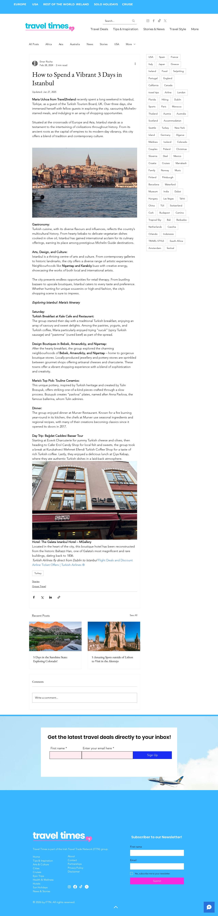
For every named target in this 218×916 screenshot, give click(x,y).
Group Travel (39, 586)
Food (164, 71)
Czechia (172, 226)
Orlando (153, 233)
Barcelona (154, 184)
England (167, 78)
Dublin (177, 99)
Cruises (166, 163)
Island (152, 134)
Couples (153, 149)
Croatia (152, 163)
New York (180, 127)
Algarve (180, 134)
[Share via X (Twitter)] (42, 597)
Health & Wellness (43, 879)
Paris (163, 106)
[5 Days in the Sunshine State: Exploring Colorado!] (55, 636)
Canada (168, 85)
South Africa (176, 240)
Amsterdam (155, 248)
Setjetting (178, 71)
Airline (168, 92)
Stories (103, 44)
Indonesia (168, 233)
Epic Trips (38, 876)
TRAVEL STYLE (156, 240)
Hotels (36, 883)
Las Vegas (168, 198)
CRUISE (127, 4)
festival (170, 248)
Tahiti (182, 198)
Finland (152, 177)
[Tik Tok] (159, 21)
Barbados (181, 219)
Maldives (153, 141)
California (153, 85)
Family (152, 170)
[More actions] (135, 63)
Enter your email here (97, 748)
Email (133, 860)
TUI (162, 205)
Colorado (182, 141)
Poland (166, 149)
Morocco (176, 106)
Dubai (178, 191)
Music (178, 170)
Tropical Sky (155, 219)
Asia (61, 44)
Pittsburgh (167, 177)
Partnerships (75, 863)
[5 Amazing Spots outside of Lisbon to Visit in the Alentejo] (114, 636)
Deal (165, 156)
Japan (162, 64)
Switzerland (176, 205)
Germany (165, 134)
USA (35, 4)
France (174, 57)
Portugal (153, 78)
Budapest (164, 212)
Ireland (152, 71)
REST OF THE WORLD (59, 4)
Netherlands (155, 226)
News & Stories (41, 891)
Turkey (37, 573)
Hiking (165, 99)
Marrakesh (181, 163)
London (181, 92)
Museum (153, 191)
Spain (162, 57)
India (166, 191)
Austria (167, 113)
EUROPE (20, 4)
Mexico (177, 156)
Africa (48, 44)
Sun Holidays (40, 887)
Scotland (153, 120)
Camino (180, 212)
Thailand (153, 113)
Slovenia (153, 156)
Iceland (167, 141)
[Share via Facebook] (33, 597)
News (90, 44)
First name (58, 748)
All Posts (34, 44)
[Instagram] (148, 21)
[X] (165, 21)
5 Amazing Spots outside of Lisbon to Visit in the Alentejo (112, 659)
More (129, 44)
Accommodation (172, 120)
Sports (152, 106)
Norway (165, 170)
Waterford (170, 184)
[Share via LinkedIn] (50, 597)
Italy (151, 64)
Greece (175, 64)
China (152, 205)
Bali (169, 219)
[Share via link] (58, 597)
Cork (151, 212)
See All (133, 615)
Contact (72, 860)
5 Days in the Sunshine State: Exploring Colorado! (50, 659)
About (71, 856)
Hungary (153, 198)
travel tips (154, 92)
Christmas (181, 149)
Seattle (152, 127)
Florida (152, 99)
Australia (75, 44)
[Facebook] (153, 21)
